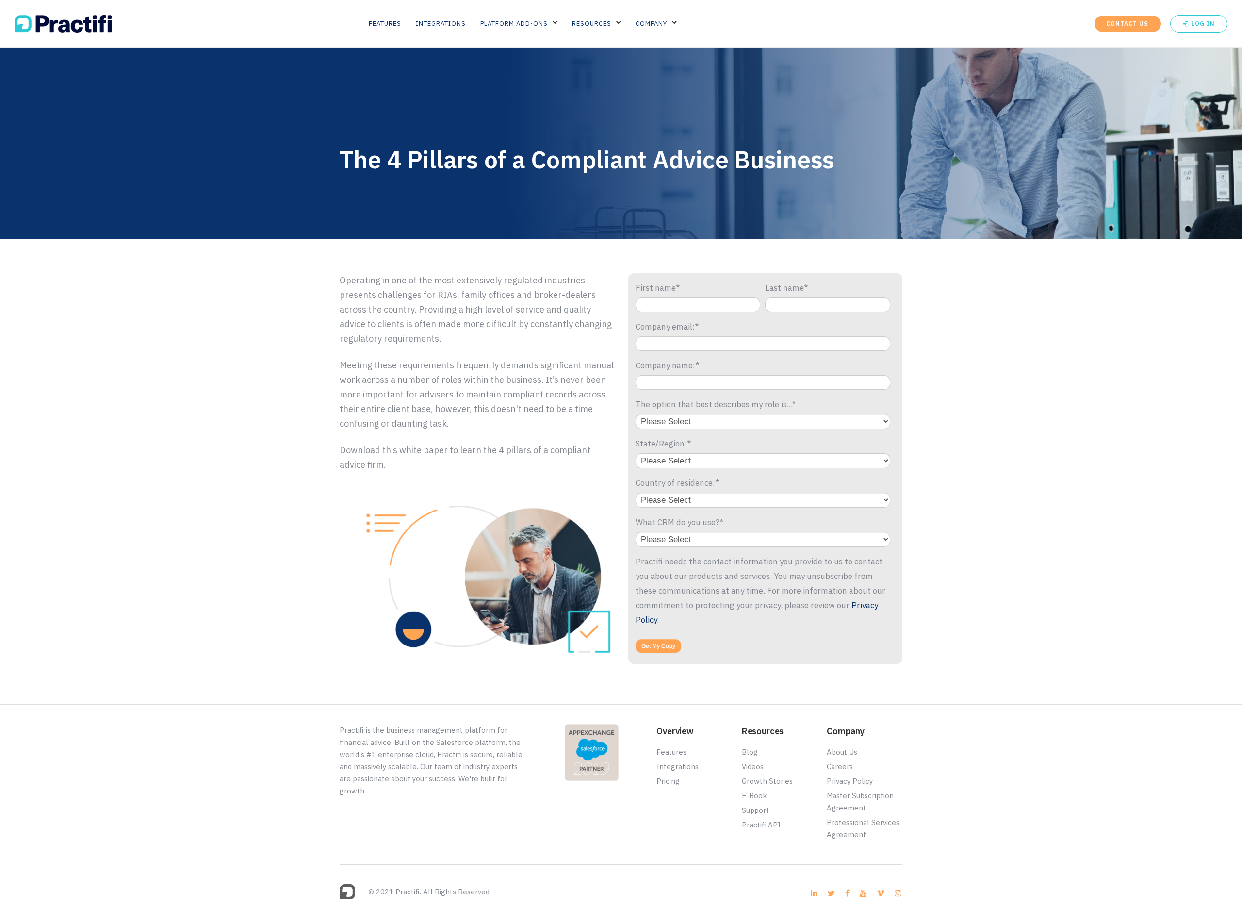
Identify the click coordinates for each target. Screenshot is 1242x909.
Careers (840, 766)
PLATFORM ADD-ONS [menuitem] (514, 23)
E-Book (754, 795)
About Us (842, 752)
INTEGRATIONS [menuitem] (441, 23)
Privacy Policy (850, 781)
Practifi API (761, 824)
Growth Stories (767, 781)
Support (755, 810)
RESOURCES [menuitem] (591, 23)
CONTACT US (1127, 23)
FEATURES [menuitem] (385, 23)
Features (671, 752)
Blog (750, 752)
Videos (753, 766)
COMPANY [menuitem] (651, 23)
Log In (1202, 23)
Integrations (677, 766)
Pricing (668, 781)
